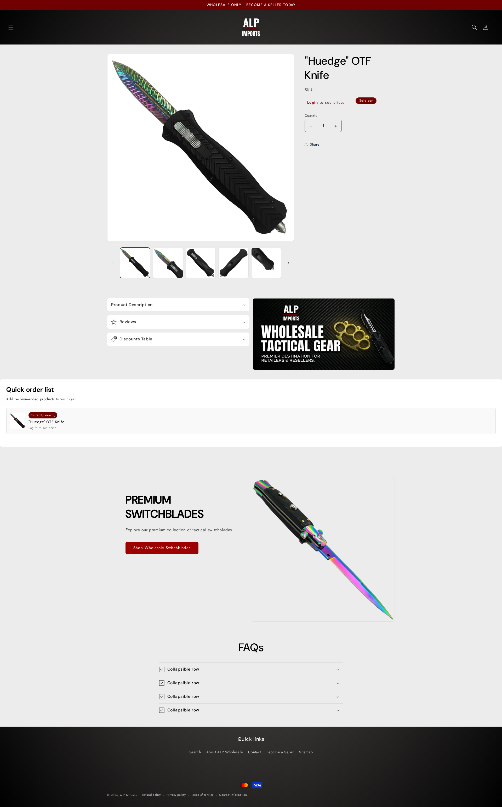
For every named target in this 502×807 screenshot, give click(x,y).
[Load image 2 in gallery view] (168, 263)
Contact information (233, 795)
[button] (11, 27)
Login (312, 103)
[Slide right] (288, 263)
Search (195, 752)
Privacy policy (176, 795)
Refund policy (151, 795)
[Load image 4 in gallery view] (233, 263)
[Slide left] (113, 263)
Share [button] (315, 144)
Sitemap (306, 752)
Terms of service (202, 795)
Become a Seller (280, 752)
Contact (254, 752)
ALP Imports (128, 795)
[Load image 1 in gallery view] (135, 263)
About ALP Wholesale (224, 752)
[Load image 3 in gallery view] (201, 263)
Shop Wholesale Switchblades (162, 548)
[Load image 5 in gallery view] (266, 263)
